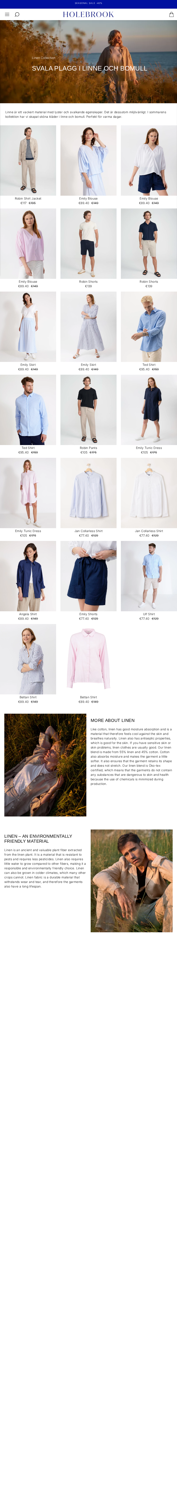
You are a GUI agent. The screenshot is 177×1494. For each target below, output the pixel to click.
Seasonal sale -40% (88, 3)
